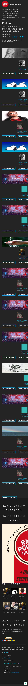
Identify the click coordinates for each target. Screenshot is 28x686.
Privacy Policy (8, 663)
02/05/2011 (21, 290)
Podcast (9, 40)
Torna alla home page (9, 497)
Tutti (3, 40)
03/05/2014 (21, 132)
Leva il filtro (18, 36)
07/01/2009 (21, 448)
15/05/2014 (23, 101)
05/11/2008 (21, 479)
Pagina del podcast (8, 73)
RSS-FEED (6, 652)
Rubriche (15, 40)
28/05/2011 (23, 258)
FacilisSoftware (15, 672)
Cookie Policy (16, 663)
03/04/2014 (23, 164)
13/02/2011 (21, 322)
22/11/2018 (23, 69)
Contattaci (7, 658)
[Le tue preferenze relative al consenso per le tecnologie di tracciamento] (25, 683)
